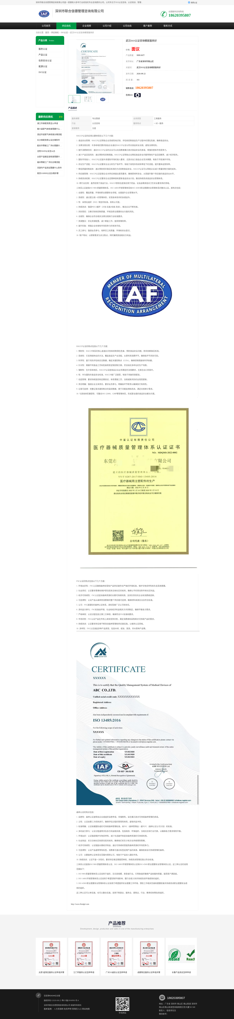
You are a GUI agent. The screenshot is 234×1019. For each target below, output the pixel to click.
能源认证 (43, 66)
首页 (47, 33)
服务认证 (43, 49)
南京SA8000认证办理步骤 (47, 173)
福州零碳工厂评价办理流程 (48, 162)
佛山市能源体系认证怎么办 (181, 972)
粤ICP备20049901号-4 (70, 1000)
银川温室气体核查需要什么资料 (50, 129)
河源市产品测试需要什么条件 (49, 168)
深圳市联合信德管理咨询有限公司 (57, 1005)
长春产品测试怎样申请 (148, 972)
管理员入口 (77, 1009)
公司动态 (127, 26)
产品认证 (43, 55)
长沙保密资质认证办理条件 (48, 140)
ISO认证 (64, 33)
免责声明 (68, 1009)
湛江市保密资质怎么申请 (47, 123)
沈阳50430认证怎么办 (46, 151)
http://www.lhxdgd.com (80, 904)
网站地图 (86, 1009)
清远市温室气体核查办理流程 (49, 134)
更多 (61, 117)
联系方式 (168, 26)
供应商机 (66, 26)
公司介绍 (107, 26)
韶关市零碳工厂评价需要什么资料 (50, 146)
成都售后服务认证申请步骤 (116, 972)
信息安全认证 (45, 60)
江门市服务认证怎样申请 (51, 972)
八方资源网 (58, 1009)
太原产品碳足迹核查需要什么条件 (50, 157)
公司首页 (46, 26)
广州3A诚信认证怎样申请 (84, 972)
